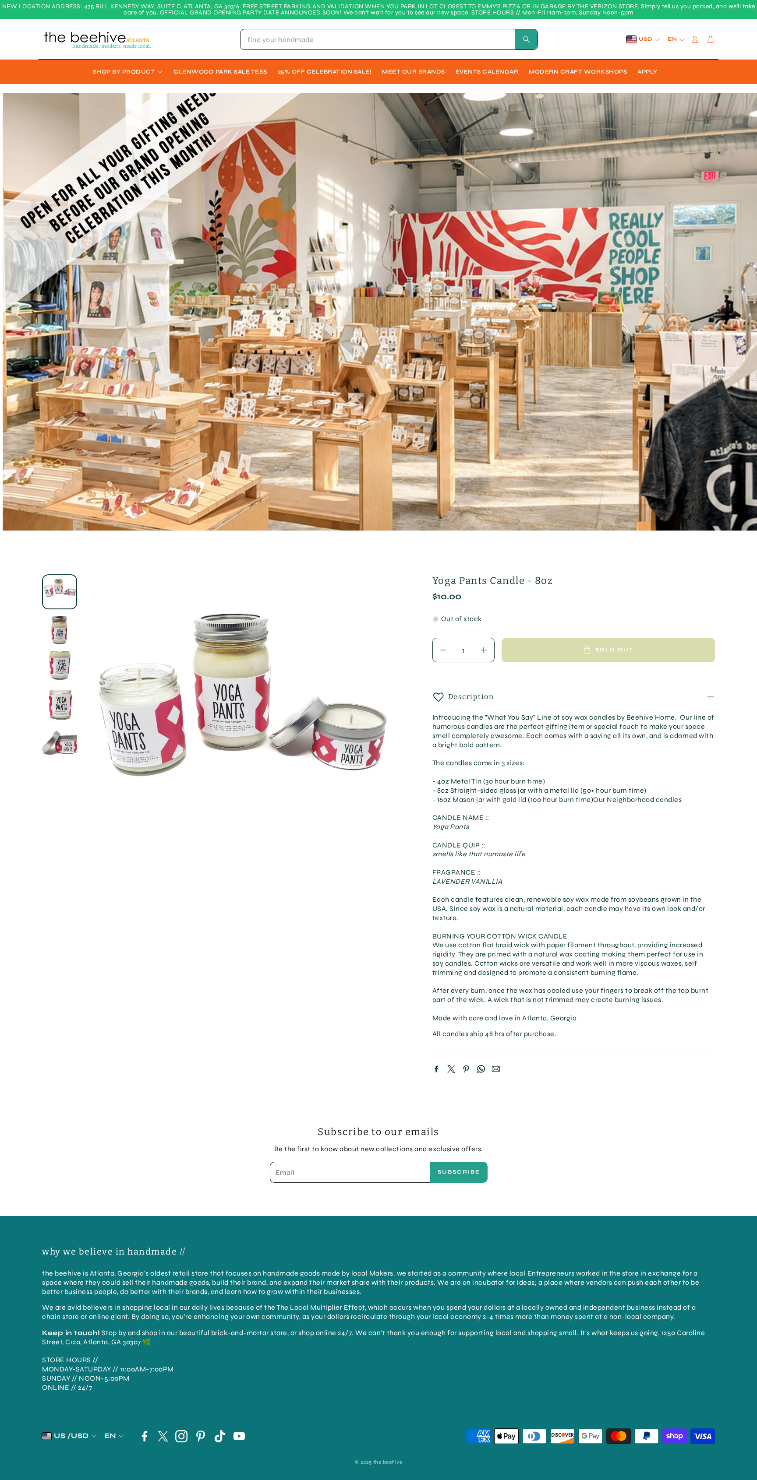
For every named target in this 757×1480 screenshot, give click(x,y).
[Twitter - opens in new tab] (163, 1436)
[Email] (496, 1069)
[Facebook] (436, 1069)
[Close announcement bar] (748, 6)
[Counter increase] (484, 650)
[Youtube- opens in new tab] (239, 1436)
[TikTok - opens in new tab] (220, 1436)
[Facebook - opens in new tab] (144, 1436)
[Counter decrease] (443, 650)
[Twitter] (451, 1069)
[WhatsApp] (481, 1069)
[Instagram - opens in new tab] (181, 1436)
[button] (389, 39)
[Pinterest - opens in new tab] (201, 1436)
